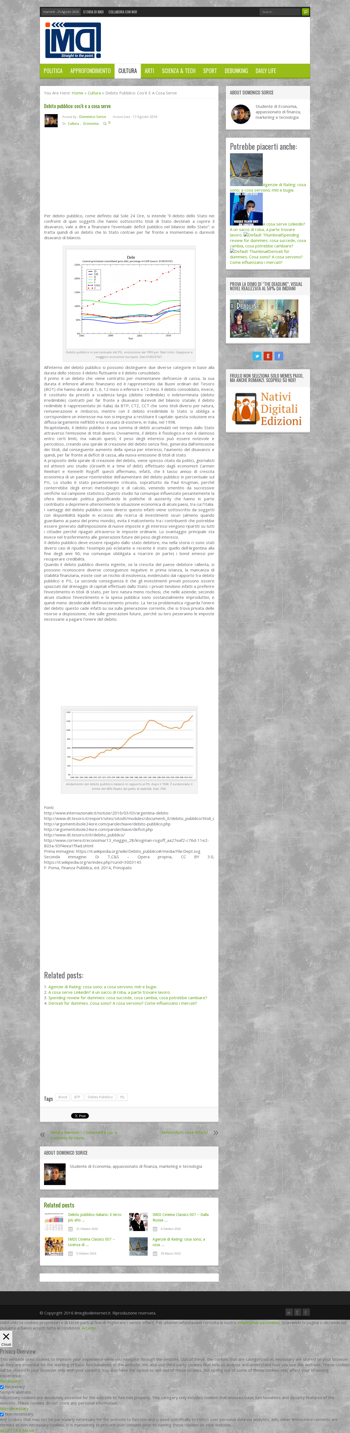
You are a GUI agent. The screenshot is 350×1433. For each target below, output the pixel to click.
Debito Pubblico (100, 1097)
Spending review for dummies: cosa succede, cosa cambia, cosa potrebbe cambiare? (127, 997)
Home (77, 93)
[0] (114, 124)
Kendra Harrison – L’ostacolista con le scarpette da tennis (84, 1135)
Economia (91, 124)
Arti (149, 71)
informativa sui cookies (258, 1322)
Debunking (236, 71)
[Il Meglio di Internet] (73, 52)
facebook (279, 356)
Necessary (15, 1386)
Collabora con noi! (123, 12)
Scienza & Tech (179, 71)
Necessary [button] (10, 1381)
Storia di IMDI (93, 12)
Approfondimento (90, 71)
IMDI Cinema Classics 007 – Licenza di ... (91, 1242)
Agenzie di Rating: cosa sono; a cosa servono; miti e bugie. (102, 986)
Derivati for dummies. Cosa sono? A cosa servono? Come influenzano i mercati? (122, 1003)
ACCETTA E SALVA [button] (17, 1430)
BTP (77, 1097)
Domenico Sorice (92, 117)
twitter (257, 356)
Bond (63, 1097)
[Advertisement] (129, 172)
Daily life (266, 71)
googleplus (268, 356)
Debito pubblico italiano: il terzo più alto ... (94, 1217)
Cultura (127, 71)
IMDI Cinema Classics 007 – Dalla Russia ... (181, 1217)
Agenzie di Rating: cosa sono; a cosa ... (179, 1242)
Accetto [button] (89, 1328)
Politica (53, 71)
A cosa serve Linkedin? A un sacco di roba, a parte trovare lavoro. (109, 992)
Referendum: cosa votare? (184, 1132)
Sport (210, 71)
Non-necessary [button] (14, 1408)
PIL (122, 1097)
